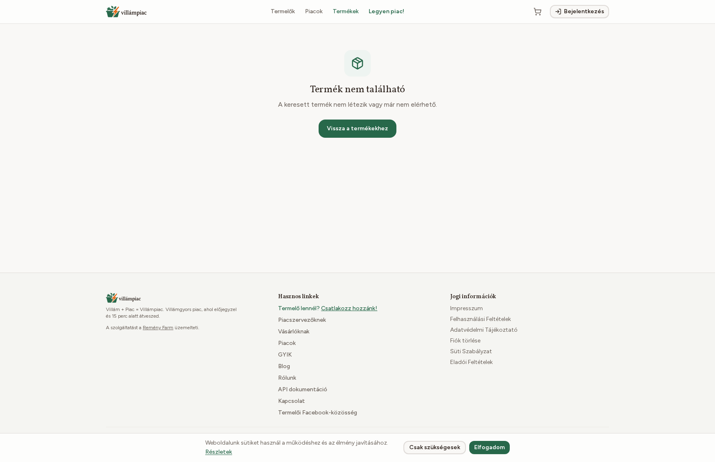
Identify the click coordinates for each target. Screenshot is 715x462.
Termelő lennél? (327, 308)
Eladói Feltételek (471, 362)
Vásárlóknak (294, 331)
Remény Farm (158, 327)
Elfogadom (489, 447)
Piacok (314, 11)
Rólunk (287, 377)
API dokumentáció (302, 389)
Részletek (218, 451)
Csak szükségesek (434, 447)
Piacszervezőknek (302, 319)
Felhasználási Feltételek (480, 319)
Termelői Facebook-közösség (317, 412)
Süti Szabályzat (471, 351)
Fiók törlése (465, 340)
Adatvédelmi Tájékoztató (484, 329)
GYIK (285, 354)
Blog (284, 366)
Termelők (283, 11)
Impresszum (466, 308)
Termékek (346, 11)
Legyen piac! (386, 11)
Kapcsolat (291, 401)
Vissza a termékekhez (357, 128)
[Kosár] (537, 11)
